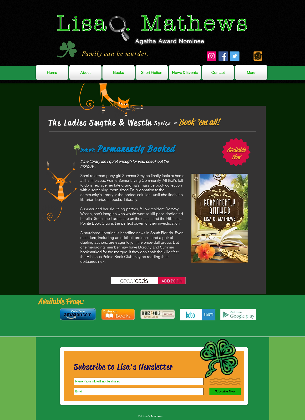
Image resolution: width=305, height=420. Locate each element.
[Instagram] (211, 56)
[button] (150, 416)
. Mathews (178, 23)
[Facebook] (223, 56)
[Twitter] (234, 56)
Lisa (82, 23)
